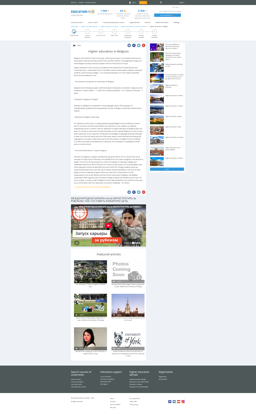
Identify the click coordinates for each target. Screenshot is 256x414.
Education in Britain (136, 384)
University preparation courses (113, 22)
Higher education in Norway (174, 137)
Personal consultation (107, 379)
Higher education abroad (89, 26)
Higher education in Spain (173, 116)
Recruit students (90, 2)
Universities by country (78, 387)
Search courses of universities (81, 373)
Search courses (76, 379)
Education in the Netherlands (139, 387)
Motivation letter (105, 382)
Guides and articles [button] (161, 22)
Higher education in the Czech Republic (172, 149)
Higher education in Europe (109, 26)
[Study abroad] (74, 31)
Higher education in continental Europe (134, 26)
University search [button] (77, 22)
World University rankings (138, 379)
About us (74, 2)
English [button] (181, 2)
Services (147, 22)
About (112, 398)
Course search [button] (93, 22)
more (167, 169)
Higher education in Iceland (174, 106)
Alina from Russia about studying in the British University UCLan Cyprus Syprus (173, 56)
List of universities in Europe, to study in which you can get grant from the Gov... (174, 77)
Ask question (163, 379)
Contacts (81, 2)
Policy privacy (134, 404)
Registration (166, 372)
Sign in (134, 2)
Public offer (133, 401)
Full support (104, 384)
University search (76, 384)
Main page (74, 26)
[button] (180, 7)
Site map (113, 407)
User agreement (135, 398)
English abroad (134, 22)
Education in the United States (139, 382)
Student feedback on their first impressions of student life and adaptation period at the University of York (128, 353)
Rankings (177, 22)
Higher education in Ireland (174, 95)
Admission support (111, 372)
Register (143, 2)
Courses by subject (77, 382)
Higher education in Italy (173, 127)
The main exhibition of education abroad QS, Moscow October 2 (172, 46)
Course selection (105, 377)
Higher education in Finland (174, 158)
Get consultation (167, 15)
